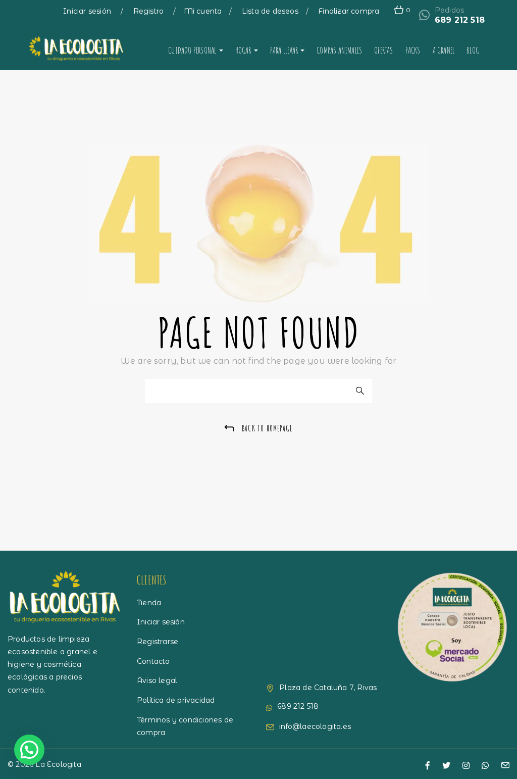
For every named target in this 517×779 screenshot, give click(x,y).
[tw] (446, 765)
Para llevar (284, 50)
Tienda (149, 602)
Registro (149, 11)
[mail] (505, 766)
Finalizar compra (348, 11)
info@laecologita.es (315, 726)
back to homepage (267, 428)
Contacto (153, 661)
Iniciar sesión (88, 11)
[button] (29, 750)
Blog (473, 50)
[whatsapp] (485, 765)
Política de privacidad (176, 700)
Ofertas (383, 50)
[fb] (428, 765)
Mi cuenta (203, 11)
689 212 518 (460, 20)
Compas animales (339, 50)
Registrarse (157, 641)
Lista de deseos (270, 11)
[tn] (466, 765)
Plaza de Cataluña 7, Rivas (328, 687)
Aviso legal (157, 680)
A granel (444, 50)
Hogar (244, 50)
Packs (413, 50)
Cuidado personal (193, 50)
